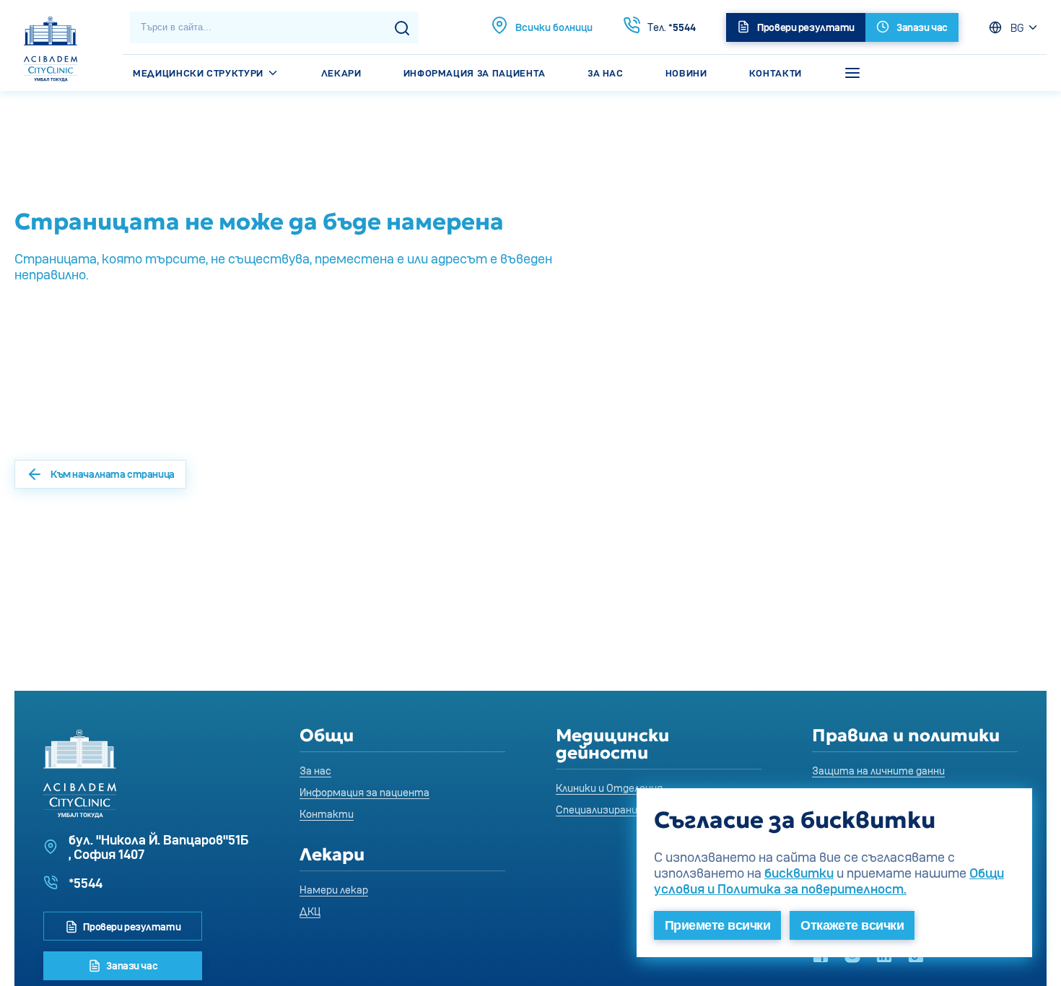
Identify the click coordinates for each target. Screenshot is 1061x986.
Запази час (131, 965)
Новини (686, 73)
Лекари (341, 73)
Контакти (775, 73)
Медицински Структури (199, 73)
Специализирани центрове (622, 809)
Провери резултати (131, 926)
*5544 (671, 27)
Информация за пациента (474, 73)
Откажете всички (852, 925)
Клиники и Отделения (609, 788)
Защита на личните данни (878, 770)
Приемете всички (717, 925)
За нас (606, 73)
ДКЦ (310, 911)
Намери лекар (334, 890)
